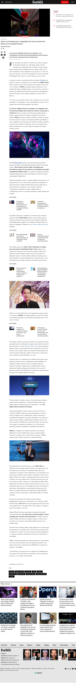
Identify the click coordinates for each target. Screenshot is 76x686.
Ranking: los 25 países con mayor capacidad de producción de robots (8, 628)
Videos (54, 645)
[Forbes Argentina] (38, 2)
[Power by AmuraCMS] (38, 673)
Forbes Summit (64, 645)
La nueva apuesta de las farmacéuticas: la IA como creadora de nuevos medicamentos (48, 628)
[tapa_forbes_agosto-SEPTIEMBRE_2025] (71, 655)
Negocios (29, 645)
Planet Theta (34, 346)
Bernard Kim (19, 571)
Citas (34, 571)
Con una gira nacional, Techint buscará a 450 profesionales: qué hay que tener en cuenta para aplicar (42, 332)
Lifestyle (38, 645)
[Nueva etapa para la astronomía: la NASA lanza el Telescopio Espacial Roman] (8, 592)
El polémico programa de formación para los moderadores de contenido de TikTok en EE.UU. (22, 205)
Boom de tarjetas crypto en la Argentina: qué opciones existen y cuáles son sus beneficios (21, 272)
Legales (44, 668)
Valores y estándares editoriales (23, 668)
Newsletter (8, 668)
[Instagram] (70, 669)
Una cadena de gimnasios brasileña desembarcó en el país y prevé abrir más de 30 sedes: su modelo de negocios (65, 26)
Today (73, 645)
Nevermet (21, 574)
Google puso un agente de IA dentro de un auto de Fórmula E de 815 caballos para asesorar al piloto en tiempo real (67, 629)
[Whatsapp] (2, 52)
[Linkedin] (3, 57)
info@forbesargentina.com (10, 657)
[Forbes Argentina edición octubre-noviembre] (62, 655)
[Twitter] (5, 52)
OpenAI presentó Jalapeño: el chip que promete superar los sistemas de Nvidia (47, 602)
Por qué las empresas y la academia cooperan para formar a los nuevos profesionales (22, 332)
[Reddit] (5, 55)
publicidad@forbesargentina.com (12, 655)
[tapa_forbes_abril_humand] (36, 655)
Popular (56, 11)
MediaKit (2, 668)
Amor (11, 571)
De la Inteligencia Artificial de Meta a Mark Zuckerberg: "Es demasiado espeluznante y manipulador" (42, 272)
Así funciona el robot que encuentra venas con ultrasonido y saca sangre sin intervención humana (67, 603)
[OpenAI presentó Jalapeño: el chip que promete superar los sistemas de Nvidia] (47, 592)
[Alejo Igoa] (45, 655)
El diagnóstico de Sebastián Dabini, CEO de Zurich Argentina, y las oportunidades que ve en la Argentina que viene (65, 20)
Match (40, 571)
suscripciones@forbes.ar (12, 662)
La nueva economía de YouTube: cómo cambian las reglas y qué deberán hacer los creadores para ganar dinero (27, 604)
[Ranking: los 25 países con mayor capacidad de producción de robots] (8, 618)
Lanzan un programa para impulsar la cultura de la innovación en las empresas (42, 205)
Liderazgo (13, 645)
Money (21, 645)
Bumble (27, 571)
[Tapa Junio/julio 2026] (27, 655)
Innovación (4, 645)
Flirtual (27, 346)
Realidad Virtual (41, 574)
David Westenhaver (6, 46)
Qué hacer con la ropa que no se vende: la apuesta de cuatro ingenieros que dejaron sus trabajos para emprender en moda (65, 15)
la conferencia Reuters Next (38, 224)
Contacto (13, 668)
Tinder (11, 576)
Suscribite (64, 2)
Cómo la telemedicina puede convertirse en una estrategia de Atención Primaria (43, 238)
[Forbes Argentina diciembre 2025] (54, 655)
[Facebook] (2, 55)
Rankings (46, 645)
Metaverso (13, 574)
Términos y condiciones (36, 668)
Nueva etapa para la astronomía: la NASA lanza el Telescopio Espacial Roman (7, 602)
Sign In (73, 2)
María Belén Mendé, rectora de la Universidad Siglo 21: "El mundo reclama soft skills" (22, 238)
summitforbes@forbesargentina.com (11, 660)
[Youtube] (73, 669)
